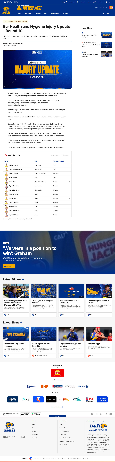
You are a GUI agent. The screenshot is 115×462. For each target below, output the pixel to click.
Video (33, 427)
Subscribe (35, 434)
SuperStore (63, 434)
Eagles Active (63, 444)
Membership (72, 2)
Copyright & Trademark (74, 458)
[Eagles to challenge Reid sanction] (97, 54)
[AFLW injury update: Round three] (97, 45)
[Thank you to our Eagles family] (44, 300)
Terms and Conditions (49, 458)
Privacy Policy (23, 436)
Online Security (87, 458)
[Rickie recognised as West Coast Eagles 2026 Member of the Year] (16, 300)
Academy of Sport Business (67, 441)
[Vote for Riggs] (99, 342)
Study (99, 2)
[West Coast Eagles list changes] (97, 35)
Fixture (34, 431)
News (33, 424)
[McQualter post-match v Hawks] (99, 300)
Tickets (82, 2)
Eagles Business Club (65, 438)
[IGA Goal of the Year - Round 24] (71, 300)
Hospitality (91, 2)
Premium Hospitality (65, 431)
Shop (63, 2)
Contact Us (35, 438)
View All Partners (56, 407)
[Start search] (103, 14)
